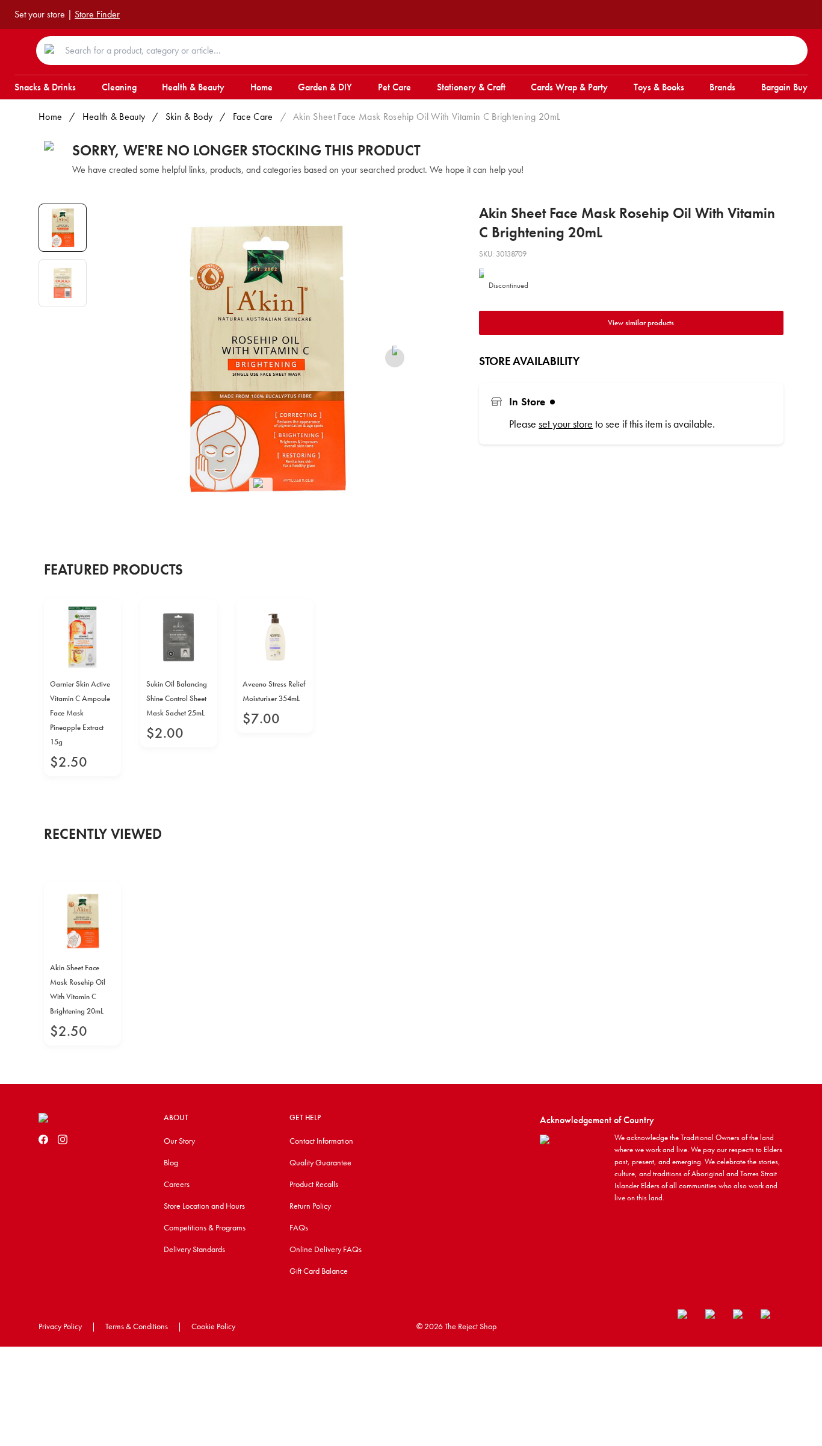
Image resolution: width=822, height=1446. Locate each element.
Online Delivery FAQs (325, 1249)
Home (50, 116)
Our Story (179, 1140)
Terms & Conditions (136, 1326)
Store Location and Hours (204, 1205)
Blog (171, 1162)
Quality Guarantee (320, 1162)
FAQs (298, 1227)
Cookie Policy (213, 1326)
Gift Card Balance (318, 1270)
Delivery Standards (194, 1249)
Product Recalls (313, 1184)
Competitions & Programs (205, 1227)
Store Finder (97, 14)
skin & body (189, 116)
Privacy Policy (60, 1326)
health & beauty (114, 116)
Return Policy (310, 1205)
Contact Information (321, 1140)
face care (253, 116)
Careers (177, 1184)
